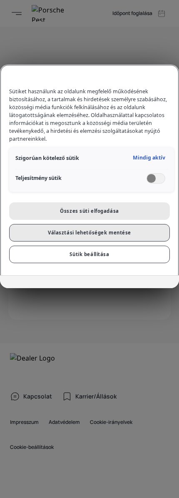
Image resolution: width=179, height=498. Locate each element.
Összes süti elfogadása (89, 211)
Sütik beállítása (89, 254)
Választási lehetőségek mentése (89, 232)
